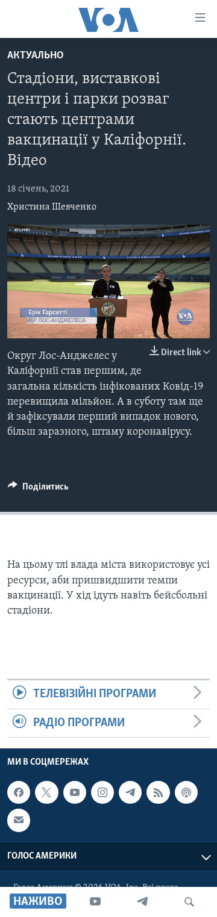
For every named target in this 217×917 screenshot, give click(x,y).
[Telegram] (142, 902)
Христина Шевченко (51, 207)
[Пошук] (189, 902)
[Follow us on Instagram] (102, 792)
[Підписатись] (18, 820)
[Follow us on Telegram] (130, 792)
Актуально (35, 56)
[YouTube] (95, 902)
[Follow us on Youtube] (74, 792)
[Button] (38, 489)
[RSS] (157, 792)
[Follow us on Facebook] (18, 792)
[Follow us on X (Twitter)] (46, 792)
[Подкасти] (186, 792)
